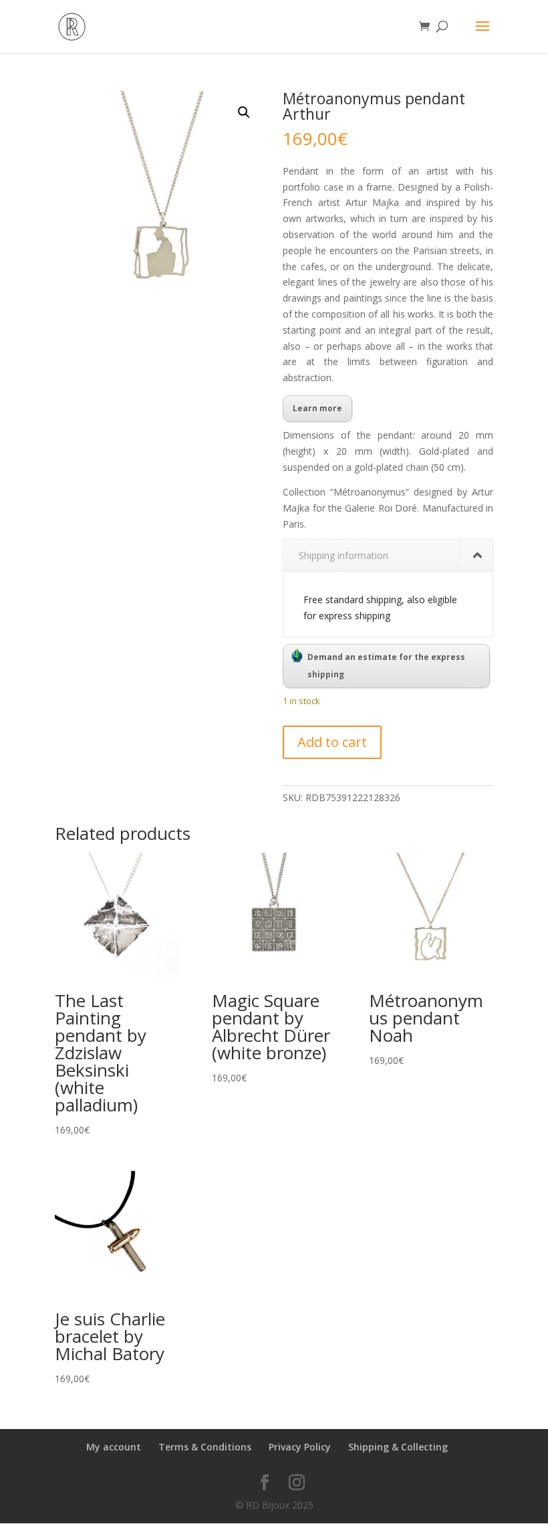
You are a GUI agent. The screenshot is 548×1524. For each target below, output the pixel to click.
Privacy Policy (300, 1446)
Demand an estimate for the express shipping (386, 665)
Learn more (317, 408)
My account (113, 1446)
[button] (244, 112)
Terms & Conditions (204, 1446)
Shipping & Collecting (398, 1446)
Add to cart (332, 742)
